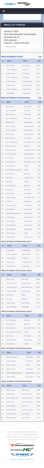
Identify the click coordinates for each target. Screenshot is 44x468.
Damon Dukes (10, 166)
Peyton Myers (10, 237)
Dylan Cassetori (11, 205)
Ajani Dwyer (10, 65)
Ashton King (11, 85)
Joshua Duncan (11, 150)
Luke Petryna (10, 174)
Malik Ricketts (10, 138)
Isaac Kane (9, 189)
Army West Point (29, 142)
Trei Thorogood (12, 69)
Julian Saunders (12, 89)
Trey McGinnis (10, 162)
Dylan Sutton (10, 217)
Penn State (26, 65)
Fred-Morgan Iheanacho (14, 170)
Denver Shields (11, 154)
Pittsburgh (26, 73)
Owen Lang (9, 158)
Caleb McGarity (11, 197)
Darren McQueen (12, 77)
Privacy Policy (12, 432)
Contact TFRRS (11, 437)
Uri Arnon (9, 201)
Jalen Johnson (11, 81)
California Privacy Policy (27, 432)
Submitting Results (29, 434)
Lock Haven (28, 205)
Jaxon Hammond (11, 142)
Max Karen (9, 178)
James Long (10, 193)
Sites (19, 434)
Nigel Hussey (11, 73)
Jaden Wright (10, 221)
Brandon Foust (10, 146)
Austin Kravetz (10, 225)
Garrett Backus (11, 185)
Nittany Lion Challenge (14, 25)
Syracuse (26, 69)
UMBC (26, 166)
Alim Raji (9, 182)
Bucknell (27, 146)
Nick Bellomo (10, 209)
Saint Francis (27, 89)
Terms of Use (11, 434)
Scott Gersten (10, 233)
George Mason (27, 81)
